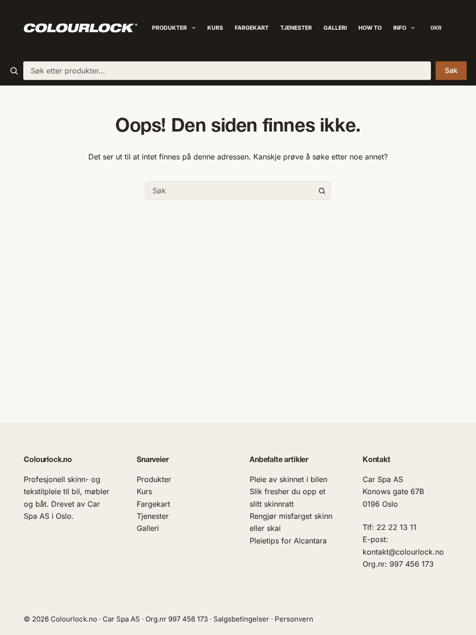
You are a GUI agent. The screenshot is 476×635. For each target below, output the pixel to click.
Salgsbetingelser (241, 619)
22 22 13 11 (396, 527)
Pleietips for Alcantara (288, 540)
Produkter (169, 27)
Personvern (294, 619)
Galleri (335, 27)
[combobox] (227, 70)
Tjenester (296, 27)
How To (370, 27)
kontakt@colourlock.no (403, 551)
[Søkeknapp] (322, 190)
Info (399, 27)
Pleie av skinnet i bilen (288, 479)
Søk (451, 70)
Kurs (215, 27)
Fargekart (252, 27)
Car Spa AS (383, 479)
